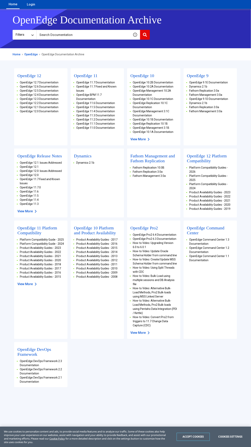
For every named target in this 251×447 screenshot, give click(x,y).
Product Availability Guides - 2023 (209, 192)
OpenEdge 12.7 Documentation (39, 82)
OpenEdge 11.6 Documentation (95, 103)
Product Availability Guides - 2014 (96, 252)
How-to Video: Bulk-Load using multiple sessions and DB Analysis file (154, 280)
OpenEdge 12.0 (29, 175)
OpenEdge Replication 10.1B (150, 123)
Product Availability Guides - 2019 (209, 208)
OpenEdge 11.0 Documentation (95, 127)
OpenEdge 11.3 (29, 203)
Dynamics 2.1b (198, 86)
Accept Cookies (193, 436)
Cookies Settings (230, 436)
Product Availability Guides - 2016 (40, 272)
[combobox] (83, 35)
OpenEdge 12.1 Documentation (39, 107)
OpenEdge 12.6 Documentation (39, 86)
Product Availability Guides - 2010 (96, 268)
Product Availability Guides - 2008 (96, 276)
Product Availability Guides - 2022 (209, 196)
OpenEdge (31, 54)
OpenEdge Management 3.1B (151, 127)
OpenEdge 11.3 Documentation (95, 115)
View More (138, 139)
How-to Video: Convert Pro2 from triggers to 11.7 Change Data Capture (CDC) (153, 321)
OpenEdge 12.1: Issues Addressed (41, 162)
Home (13, 4)
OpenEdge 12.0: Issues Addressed (41, 170)
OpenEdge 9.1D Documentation (208, 98)
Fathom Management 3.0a (205, 94)
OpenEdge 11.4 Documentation (95, 111)
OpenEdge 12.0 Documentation (39, 111)
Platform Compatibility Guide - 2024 (42, 243)
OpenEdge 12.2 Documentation (39, 103)
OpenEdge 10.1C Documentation (153, 98)
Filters (19, 34)
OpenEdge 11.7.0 (30, 187)
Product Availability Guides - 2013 (96, 256)
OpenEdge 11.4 (29, 199)
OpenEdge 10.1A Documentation (153, 131)
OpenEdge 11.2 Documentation (95, 119)
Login (31, 4)
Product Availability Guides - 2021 (209, 200)
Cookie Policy (57, 438)
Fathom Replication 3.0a (204, 90)
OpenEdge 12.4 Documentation (39, 94)
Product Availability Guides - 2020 (209, 204)
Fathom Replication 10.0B (148, 167)
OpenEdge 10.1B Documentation (153, 119)
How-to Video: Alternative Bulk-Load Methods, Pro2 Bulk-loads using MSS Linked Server (152, 292)
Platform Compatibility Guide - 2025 (42, 239)
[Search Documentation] (145, 35)
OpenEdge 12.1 (29, 166)
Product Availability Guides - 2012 (96, 260)
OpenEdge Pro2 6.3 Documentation (154, 238)
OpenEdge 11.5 (29, 195)
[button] (135, 35)
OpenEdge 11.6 (29, 191)
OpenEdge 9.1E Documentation (208, 82)
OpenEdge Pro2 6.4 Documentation (154, 234)
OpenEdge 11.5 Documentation (95, 107)
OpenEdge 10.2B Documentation (153, 82)
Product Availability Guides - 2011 (96, 264)
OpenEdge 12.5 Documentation (39, 90)
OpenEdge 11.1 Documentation (95, 123)
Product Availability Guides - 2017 (40, 268)
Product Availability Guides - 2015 (40, 276)
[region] (125, 437)
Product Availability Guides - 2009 (96, 272)
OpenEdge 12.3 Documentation (39, 98)
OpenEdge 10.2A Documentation (153, 86)
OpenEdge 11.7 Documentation (95, 82)
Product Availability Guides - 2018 (40, 264)
